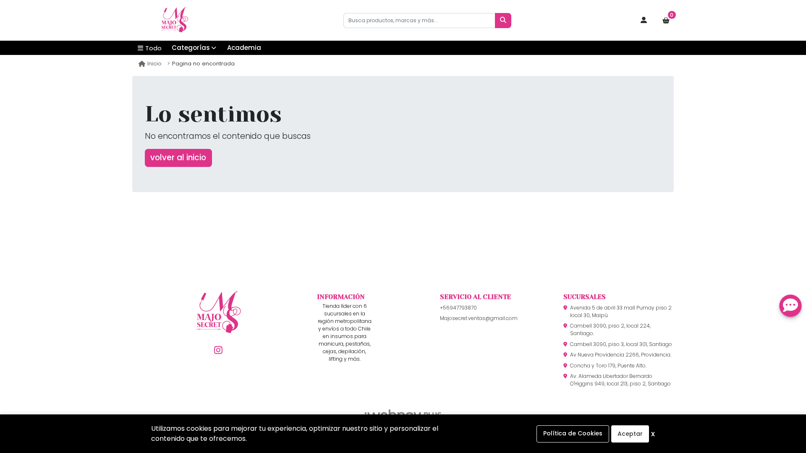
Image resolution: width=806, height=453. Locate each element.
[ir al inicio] (218, 325)
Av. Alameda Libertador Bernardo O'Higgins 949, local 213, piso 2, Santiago (620, 379)
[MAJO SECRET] (174, 20)
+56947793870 (458, 307)
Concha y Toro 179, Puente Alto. (608, 365)
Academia (244, 47)
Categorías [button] (191, 47)
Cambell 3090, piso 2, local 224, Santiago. (610, 329)
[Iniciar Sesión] (644, 20)
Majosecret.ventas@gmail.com (479, 318)
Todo (153, 48)
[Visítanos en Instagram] (218, 350)
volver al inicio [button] (178, 157)
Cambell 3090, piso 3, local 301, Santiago (621, 344)
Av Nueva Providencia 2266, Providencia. (620, 354)
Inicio (154, 64)
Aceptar (630, 434)
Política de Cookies (572, 433)
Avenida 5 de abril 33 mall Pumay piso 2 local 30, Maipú (621, 311)
